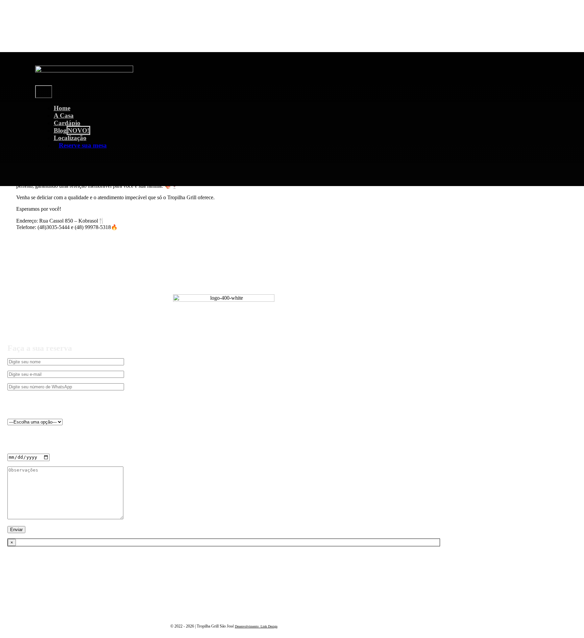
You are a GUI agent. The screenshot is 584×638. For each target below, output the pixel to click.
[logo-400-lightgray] (84, 70)
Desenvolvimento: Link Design (256, 626)
